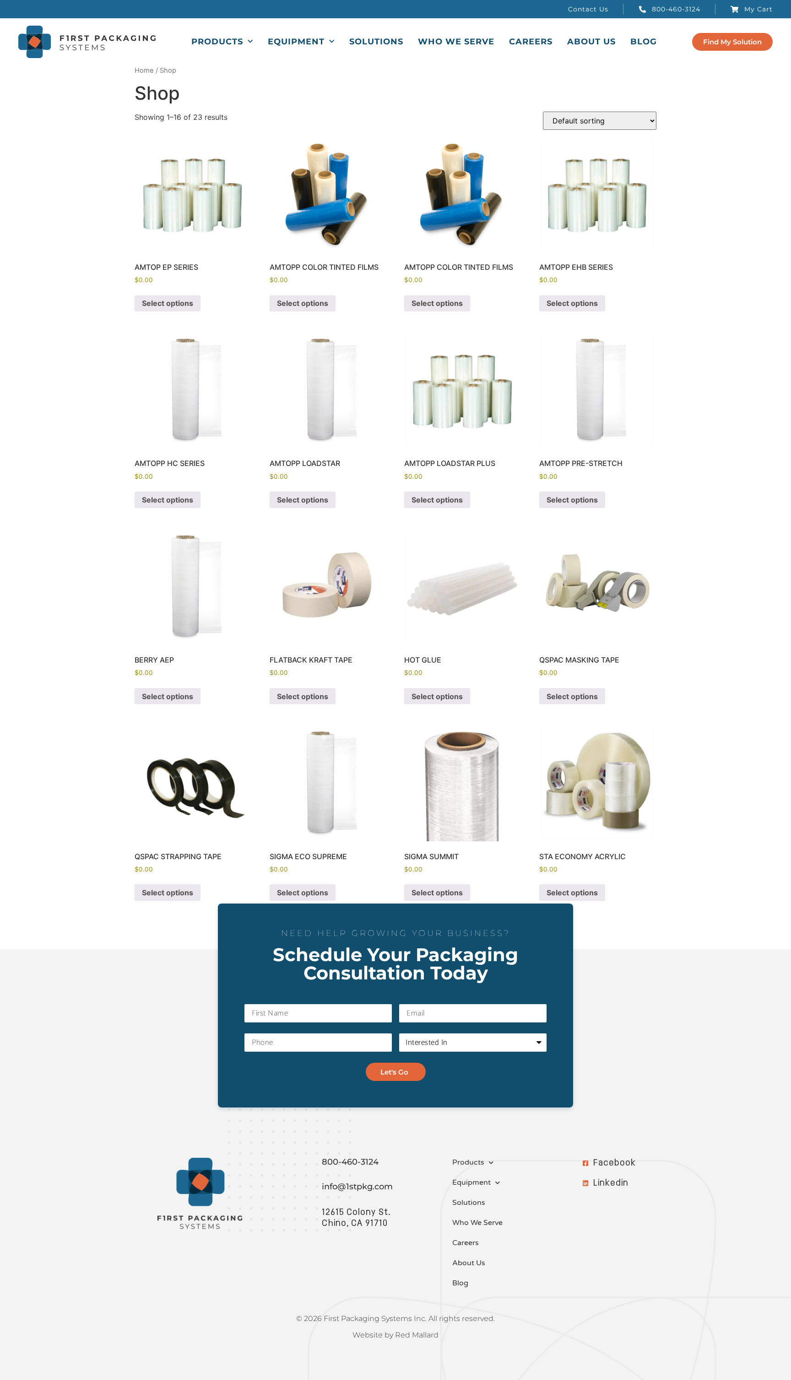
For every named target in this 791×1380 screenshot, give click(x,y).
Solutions (376, 41)
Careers (531, 41)
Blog (643, 41)
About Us (591, 41)
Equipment (296, 41)
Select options (167, 303)
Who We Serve (456, 41)
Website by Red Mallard (395, 1335)
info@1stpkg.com (357, 1187)
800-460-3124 (350, 1162)
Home (144, 70)
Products (217, 41)
